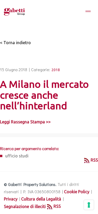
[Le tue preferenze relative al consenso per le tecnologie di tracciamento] (89, 205)
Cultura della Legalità (41, 199)
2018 (55, 70)
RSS (94, 160)
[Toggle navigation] (88, 12)
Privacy (11, 199)
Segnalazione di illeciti (25, 206)
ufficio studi (16, 155)
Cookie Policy (76, 191)
